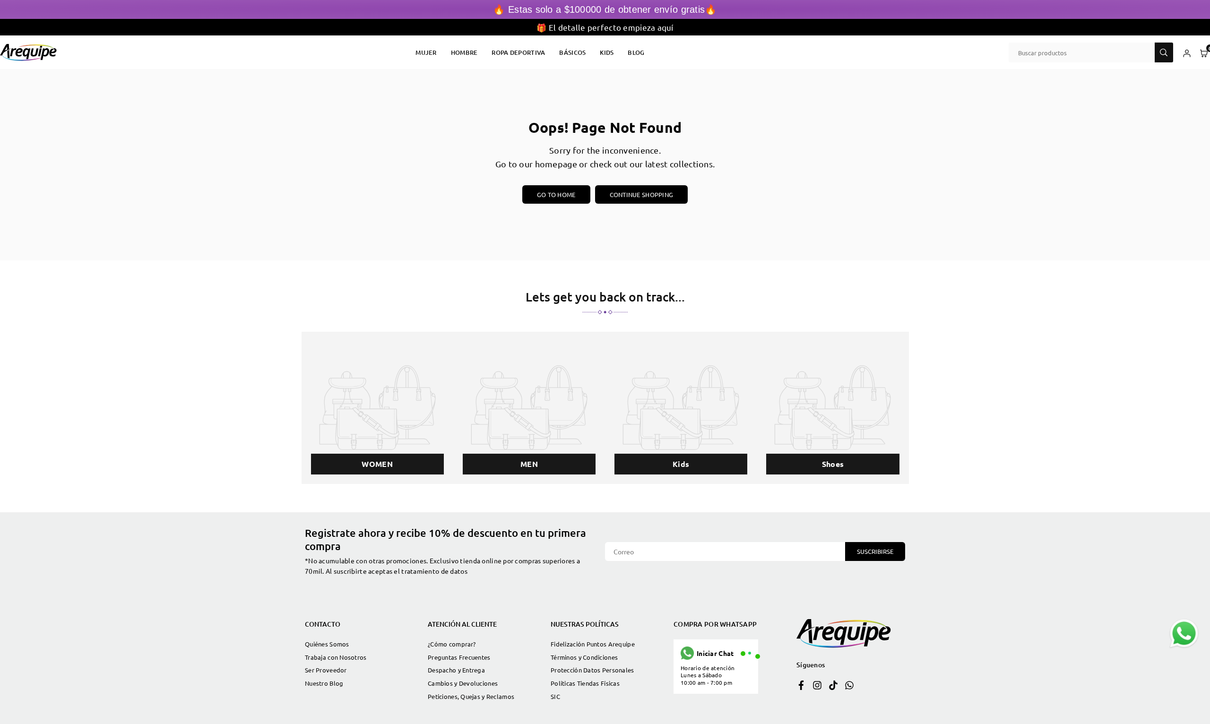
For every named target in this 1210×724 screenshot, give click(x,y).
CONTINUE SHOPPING (642, 194)
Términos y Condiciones (584, 657)
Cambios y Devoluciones (463, 683)
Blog (636, 52)
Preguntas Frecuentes (459, 657)
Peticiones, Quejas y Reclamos (471, 696)
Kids (607, 52)
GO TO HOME (556, 194)
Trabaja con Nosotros (336, 657)
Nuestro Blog (324, 683)
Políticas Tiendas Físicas (585, 683)
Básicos (572, 52)
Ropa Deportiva (518, 52)
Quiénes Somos (327, 644)
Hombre (464, 52)
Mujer (425, 52)
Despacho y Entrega (456, 670)
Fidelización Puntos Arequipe (593, 644)
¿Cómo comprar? (451, 644)
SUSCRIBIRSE (875, 551)
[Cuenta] (1186, 52)
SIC (555, 696)
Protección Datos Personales (592, 670)
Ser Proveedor (326, 670)
